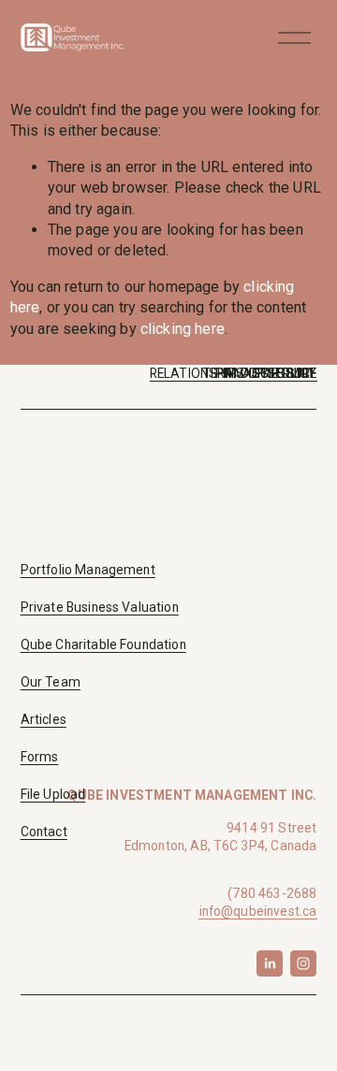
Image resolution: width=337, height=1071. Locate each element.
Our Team (51, 681)
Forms (40, 756)
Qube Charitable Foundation (103, 644)
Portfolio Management (88, 569)
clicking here (182, 329)
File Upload (53, 794)
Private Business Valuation (100, 607)
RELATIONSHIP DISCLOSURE (233, 373)
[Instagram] (303, 963)
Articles (43, 719)
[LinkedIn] (269, 963)
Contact (44, 831)
